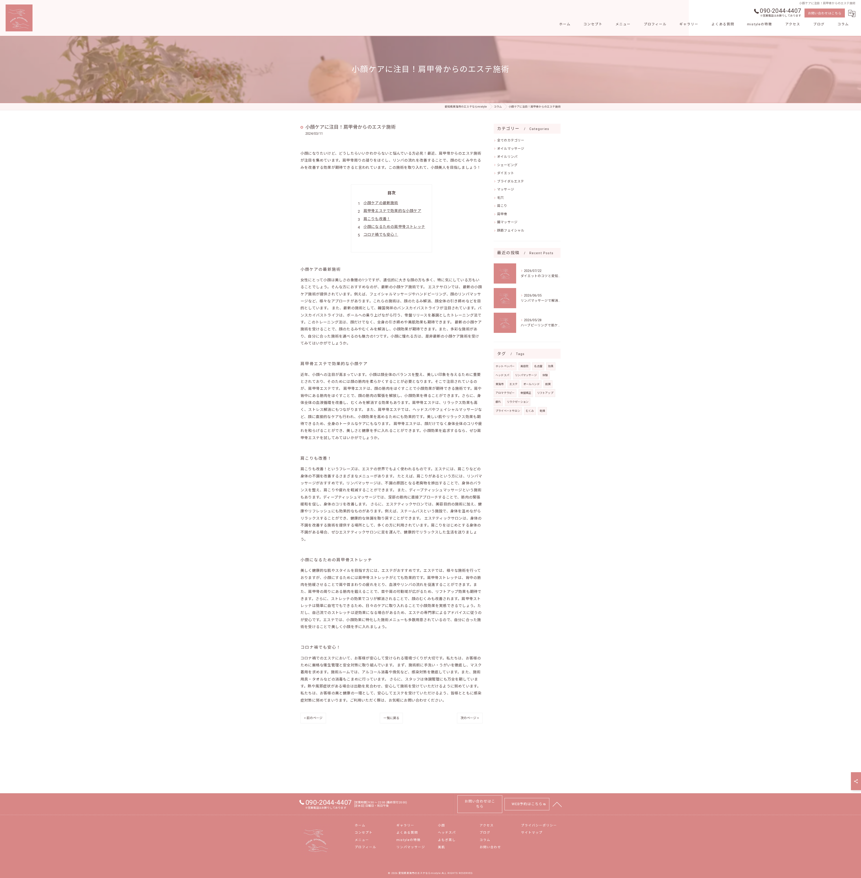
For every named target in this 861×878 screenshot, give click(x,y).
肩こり (502, 206)
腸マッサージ (507, 222)
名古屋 (538, 366)
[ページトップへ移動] (557, 804)
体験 (545, 375)
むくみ (530, 410)
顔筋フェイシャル (510, 230)
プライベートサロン (508, 410)
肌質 (548, 384)
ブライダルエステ (510, 181)
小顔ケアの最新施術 (380, 203)
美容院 (524, 366)
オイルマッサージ (510, 149)
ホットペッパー (505, 366)
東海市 (500, 384)
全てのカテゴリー (510, 140)
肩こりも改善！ (376, 219)
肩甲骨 (502, 214)
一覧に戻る (391, 718)
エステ (513, 384)
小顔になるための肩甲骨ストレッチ (394, 227)
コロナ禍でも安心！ (380, 234)
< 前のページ (313, 718)
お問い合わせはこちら (824, 13)
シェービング (507, 165)
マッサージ (505, 189)
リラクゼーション (518, 401)
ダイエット (505, 173)
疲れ (498, 401)
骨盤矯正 (525, 393)
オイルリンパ (507, 157)
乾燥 (542, 410)
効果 (550, 366)
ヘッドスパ (502, 375)
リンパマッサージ (526, 375)
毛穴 (500, 198)
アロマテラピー (505, 393)
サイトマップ (532, 832)
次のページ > (470, 718)
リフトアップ (545, 393)
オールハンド (531, 384)
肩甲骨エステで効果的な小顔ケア (392, 211)
